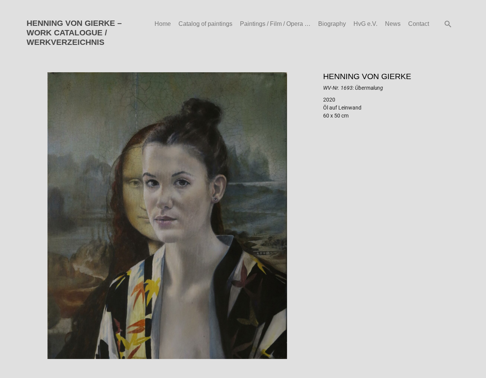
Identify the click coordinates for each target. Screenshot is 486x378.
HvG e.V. (365, 24)
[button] (448, 24)
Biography (332, 24)
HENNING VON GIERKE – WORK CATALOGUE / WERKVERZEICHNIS (74, 32)
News (393, 24)
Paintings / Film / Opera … (275, 24)
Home (163, 24)
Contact (418, 24)
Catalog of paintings (205, 24)
